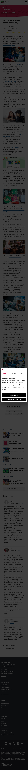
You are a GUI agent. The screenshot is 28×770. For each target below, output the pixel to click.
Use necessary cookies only (14, 399)
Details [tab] (14, 373)
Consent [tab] (5, 373)
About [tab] (23, 373)
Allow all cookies (14, 395)
